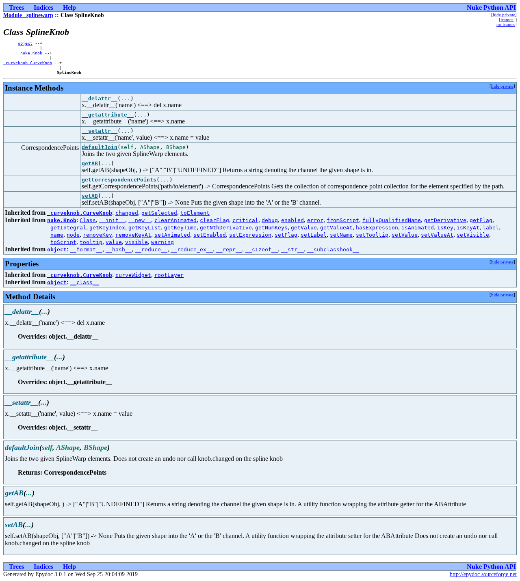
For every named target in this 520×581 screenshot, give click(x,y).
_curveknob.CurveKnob (27, 62)
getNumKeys (271, 228)
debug (270, 220)
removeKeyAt (133, 235)
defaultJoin (99, 147)
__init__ (112, 220)
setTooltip (372, 235)
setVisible (473, 235)
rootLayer (169, 275)
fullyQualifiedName (391, 220)
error (315, 220)
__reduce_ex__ (192, 249)
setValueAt (437, 235)
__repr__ (229, 249)
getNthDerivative (226, 228)
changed (126, 213)
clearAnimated (175, 220)
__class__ (84, 282)
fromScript (343, 220)
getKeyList (144, 228)
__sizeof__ (261, 249)
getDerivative (445, 220)
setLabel (314, 235)
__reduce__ (151, 249)
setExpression (250, 235)
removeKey (97, 235)
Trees (16, 7)
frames (506, 19)
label (491, 228)
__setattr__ (99, 131)
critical (245, 220)
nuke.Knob (31, 52)
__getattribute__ (108, 115)
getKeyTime (180, 228)
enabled (292, 220)
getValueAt (336, 228)
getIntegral (68, 228)
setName (341, 235)
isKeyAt (468, 228)
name (56, 235)
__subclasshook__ (333, 249)
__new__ (139, 220)
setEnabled (209, 235)
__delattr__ (99, 98)
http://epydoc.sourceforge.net (483, 574)
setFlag (286, 235)
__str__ (292, 249)
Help (69, 7)
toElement (195, 213)
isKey (445, 228)
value (114, 242)
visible (136, 242)
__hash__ (119, 249)
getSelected (159, 213)
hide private (504, 14)
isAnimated (417, 228)
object (25, 43)
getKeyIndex (107, 228)
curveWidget (133, 275)
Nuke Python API (491, 7)
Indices (43, 7)
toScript (63, 242)
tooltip (91, 242)
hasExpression (377, 228)
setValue (405, 235)
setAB (90, 196)
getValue (304, 228)
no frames (505, 24)
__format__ (86, 249)
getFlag (481, 220)
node (73, 235)
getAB (90, 163)
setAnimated (172, 235)
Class (88, 220)
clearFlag (214, 220)
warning (162, 242)
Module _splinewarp (28, 15)
